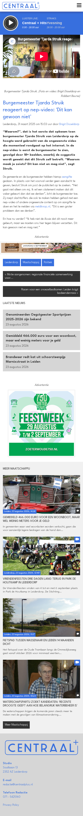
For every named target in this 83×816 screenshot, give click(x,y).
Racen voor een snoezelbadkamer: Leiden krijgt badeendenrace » (49, 291)
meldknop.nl (42, 206)
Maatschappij (31, 262)
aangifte (67, 177)
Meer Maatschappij (16, 724)
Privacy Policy (11, 805)
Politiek (48, 262)
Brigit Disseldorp (69, 124)
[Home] (20, 6)
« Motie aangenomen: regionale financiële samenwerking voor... (39, 276)
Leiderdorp (11, 262)
